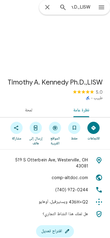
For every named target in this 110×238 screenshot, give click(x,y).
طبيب (98, 98)
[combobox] (81, 7)
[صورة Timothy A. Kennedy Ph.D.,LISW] (55, 36)
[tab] (82, 110)
